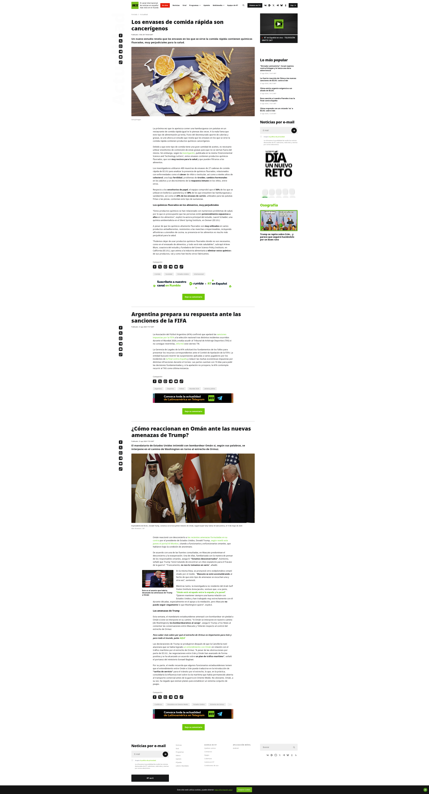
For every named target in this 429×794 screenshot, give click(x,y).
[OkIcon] (285, 5)
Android (236, 748)
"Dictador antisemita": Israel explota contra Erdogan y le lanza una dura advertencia (277, 68)
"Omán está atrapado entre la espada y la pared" (201, 592)
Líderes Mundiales (182, 766)
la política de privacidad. (277, 137)
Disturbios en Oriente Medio (177, 704)
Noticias (176, 5)
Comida (157, 274)
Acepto (274, 137)
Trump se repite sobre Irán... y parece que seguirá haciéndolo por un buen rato (277, 237)
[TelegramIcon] (277, 5)
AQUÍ (182, 638)
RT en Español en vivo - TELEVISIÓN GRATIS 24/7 (278, 39)
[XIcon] (273, 5)
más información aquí (223, 789)
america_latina (209, 388)
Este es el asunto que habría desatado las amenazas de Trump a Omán (157, 592)
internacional (199, 274)
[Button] (243, 5)
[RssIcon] (296, 755)
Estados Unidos (183, 274)
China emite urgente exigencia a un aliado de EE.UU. (276, 89)
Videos (178, 755)
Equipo (206, 755)
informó (180, 343)
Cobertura (208, 758)
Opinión (206, 5)
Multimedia (217, 5)
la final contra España (176, 358)
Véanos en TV (255, 5)
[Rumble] (269, 5)
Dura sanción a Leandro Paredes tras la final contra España (277, 99)
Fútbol (181, 388)
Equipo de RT (232, 5)
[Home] (135, 5)
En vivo (165, 5)
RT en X (150, 778)
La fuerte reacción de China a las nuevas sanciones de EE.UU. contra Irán (278, 79)
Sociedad (169, 274)
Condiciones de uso (211, 765)
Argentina (158, 388)
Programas (194, 5)
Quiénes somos (210, 748)
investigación (188, 153)
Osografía (269, 205)
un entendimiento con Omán (197, 647)
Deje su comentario (193, 297)
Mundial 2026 (194, 388)
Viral (184, 5)
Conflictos (158, 704)
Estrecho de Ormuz (217, 704)
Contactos (208, 751)
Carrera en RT (209, 762)
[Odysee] (276, 755)
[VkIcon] (265, 5)
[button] (279, 24)
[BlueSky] (281, 5)
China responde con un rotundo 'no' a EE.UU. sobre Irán (276, 109)
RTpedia (179, 762)
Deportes (170, 388)
